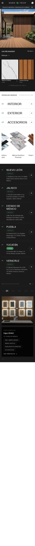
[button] (31, 175)
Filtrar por (4, 55)
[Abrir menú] (2, 3)
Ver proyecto (9, 354)
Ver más (29, 51)
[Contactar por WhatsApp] (32, 3)
